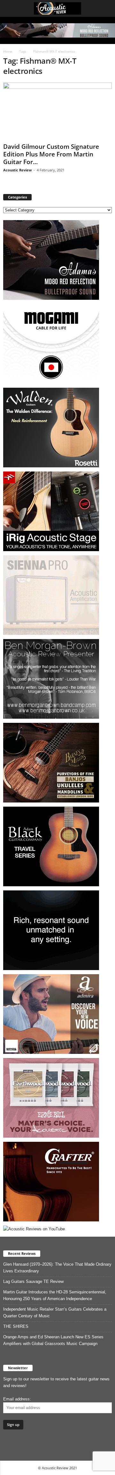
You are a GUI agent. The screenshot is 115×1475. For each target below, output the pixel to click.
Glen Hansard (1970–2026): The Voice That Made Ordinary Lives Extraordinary (57, 1267)
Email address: (17, 1399)
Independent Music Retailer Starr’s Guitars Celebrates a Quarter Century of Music (54, 1312)
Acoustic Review (17, 170)
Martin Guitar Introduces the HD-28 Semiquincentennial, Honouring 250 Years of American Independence (54, 1295)
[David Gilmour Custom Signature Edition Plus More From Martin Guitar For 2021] (57, 111)
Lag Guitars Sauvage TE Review (33, 1281)
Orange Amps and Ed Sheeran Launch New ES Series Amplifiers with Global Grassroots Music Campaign (53, 1340)
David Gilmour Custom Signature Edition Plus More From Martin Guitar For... (51, 154)
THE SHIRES (15, 1326)
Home (7, 51)
